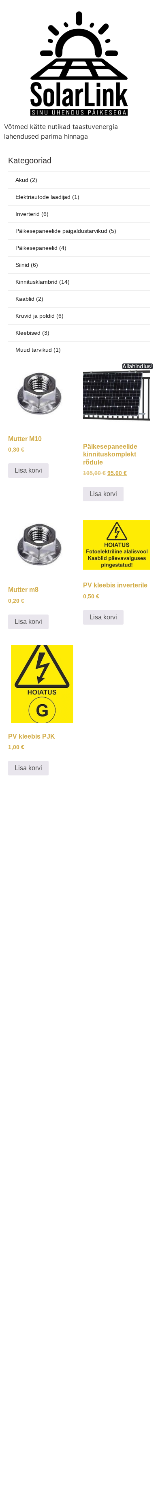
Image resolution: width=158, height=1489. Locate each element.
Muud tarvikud (38, 349)
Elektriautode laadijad (47, 197)
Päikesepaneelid (40, 248)
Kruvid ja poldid (39, 316)
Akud (26, 180)
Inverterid (32, 214)
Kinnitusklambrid (42, 282)
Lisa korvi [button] (28, 470)
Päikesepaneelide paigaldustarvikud (65, 231)
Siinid (26, 265)
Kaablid (29, 299)
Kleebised (32, 332)
